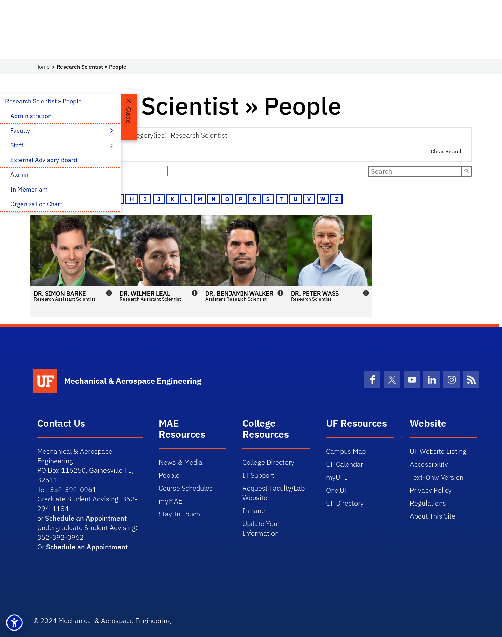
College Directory (268, 462)
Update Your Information (261, 528)
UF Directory (345, 503)
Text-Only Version (436, 477)
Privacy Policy (431, 490)
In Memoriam (29, 189)
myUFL (336, 477)
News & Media (181, 462)
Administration (31, 116)
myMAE (170, 501)
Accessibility (429, 464)
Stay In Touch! (180, 514)
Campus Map (346, 451)
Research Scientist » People (43, 101)
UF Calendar (344, 464)
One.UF (337, 490)
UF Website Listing (438, 451)
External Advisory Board (43, 160)
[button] (72, 266)
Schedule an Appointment (86, 518)
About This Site (433, 516)
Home (42, 66)
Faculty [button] (20, 131)
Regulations (428, 503)
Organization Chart (36, 204)
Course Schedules (186, 488)
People (169, 475)
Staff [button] (17, 145)
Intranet (254, 510)
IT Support (258, 475)
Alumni (20, 175)
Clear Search (447, 151)
